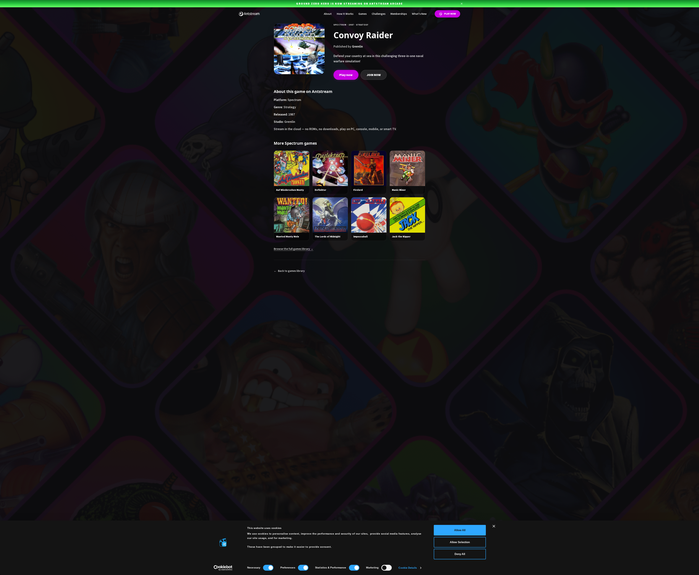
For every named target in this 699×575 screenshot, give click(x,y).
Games (362, 13)
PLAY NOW (450, 13)
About (328, 13)
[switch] (303, 568)
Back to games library (289, 271)
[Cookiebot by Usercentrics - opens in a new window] (223, 568)
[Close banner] (494, 526)
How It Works (345, 13)
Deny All (460, 554)
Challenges (378, 13)
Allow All (460, 530)
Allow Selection (460, 542)
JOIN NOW (374, 75)
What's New (419, 13)
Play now (346, 75)
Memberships (398, 13)
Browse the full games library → (293, 249)
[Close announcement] (461, 3)
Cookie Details (407, 567)
